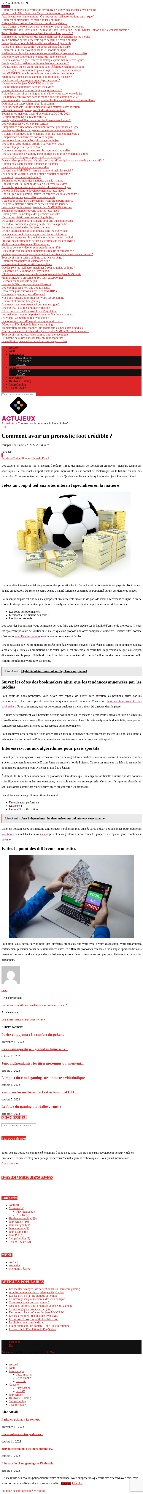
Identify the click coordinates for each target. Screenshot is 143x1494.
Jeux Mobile (23, 360)
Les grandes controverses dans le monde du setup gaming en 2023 (40, 96)
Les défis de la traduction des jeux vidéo (25, 167)
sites (42, 834)
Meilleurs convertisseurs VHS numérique (25, 244)
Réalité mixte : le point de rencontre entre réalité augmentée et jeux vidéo (44, 53)
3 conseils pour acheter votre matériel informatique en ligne (36, 187)
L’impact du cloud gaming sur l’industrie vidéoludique (33, 110)
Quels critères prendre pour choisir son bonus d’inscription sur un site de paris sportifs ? (52, 160)
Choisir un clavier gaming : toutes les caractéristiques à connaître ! (40, 193)
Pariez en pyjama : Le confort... (21, 1419)
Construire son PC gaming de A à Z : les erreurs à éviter (34, 183)
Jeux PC (21, 364)
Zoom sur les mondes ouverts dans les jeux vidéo (30, 210)
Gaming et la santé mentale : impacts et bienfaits (29, 163)
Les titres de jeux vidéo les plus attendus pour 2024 (31, 247)
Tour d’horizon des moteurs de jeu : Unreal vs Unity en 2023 (37, 33)
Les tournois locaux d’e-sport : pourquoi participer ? (32, 321)
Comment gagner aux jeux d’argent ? (23, 294)
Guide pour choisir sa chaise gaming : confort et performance (37, 200)
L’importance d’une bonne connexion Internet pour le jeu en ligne (40, 127)
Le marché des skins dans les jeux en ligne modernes (32, 337)
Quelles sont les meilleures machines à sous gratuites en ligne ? (38, 267)
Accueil (13, 347)
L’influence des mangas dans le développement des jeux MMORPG (41, 274)
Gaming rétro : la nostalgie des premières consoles (30, 214)
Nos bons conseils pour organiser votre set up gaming (32, 297)
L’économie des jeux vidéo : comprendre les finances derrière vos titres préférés (48, 100)
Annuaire (14, 1265)
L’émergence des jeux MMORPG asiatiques (27, 83)
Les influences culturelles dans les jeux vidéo (27, 86)
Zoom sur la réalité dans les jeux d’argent (25, 227)
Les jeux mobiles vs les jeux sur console (25, 123)
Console (14, 367)
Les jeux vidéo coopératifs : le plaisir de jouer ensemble (33, 56)
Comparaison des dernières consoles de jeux (27, 137)
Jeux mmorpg (24, 357)
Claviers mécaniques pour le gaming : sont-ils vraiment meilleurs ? (40, 133)
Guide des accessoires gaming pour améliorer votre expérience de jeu (41, 93)
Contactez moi (9, 1163)
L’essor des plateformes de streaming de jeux (27, 217)
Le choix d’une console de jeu (19, 281)
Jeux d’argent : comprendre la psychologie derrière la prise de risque (41, 70)
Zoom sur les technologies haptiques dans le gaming (32, 180)
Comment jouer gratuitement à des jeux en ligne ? (30, 304)
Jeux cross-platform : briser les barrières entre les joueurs (34, 204)
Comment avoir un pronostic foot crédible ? (26, 264)
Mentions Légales (19, 1268)
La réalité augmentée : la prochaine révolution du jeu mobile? (37, 237)
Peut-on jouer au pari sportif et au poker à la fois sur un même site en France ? (47, 254)
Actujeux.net (8, 1352)
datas (17, 805)
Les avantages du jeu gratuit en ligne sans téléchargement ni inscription (43, 66)
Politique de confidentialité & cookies (23, 1490)
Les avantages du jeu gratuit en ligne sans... (34, 1049)
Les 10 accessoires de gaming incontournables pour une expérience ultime (44, 153)
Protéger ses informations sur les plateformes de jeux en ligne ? (38, 240)
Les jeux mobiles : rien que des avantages (25, 287)
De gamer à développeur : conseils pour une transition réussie (37, 220)
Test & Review (18, 387)
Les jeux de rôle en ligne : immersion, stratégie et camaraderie (37, 250)
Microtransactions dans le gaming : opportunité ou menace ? (36, 76)
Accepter (66, 1483)
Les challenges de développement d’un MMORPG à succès (36, 207)
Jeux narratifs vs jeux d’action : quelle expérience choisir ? (35, 173)
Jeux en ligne (16, 354)
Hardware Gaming (20, 381)
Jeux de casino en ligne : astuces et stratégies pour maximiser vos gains (42, 60)
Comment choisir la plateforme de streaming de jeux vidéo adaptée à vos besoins (48, 9)
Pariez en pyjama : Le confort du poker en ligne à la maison (36, 46)
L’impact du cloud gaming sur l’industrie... (28, 1463)
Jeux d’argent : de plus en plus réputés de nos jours (31, 157)
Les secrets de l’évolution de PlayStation (25, 270)
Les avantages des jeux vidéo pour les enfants (28, 197)
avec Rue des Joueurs (27, 636)
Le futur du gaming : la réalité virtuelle (24, 116)
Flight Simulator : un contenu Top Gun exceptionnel (32, 277)
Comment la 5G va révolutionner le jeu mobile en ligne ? (34, 50)
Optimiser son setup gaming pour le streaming (28, 103)
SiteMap (50, 1352)
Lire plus (77, 1483)
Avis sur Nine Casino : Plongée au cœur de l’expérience (34, 23)
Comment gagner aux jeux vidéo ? (21, 147)
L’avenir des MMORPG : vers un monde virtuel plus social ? (37, 170)
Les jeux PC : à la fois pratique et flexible (25, 307)
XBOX (20, 374)
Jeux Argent (16, 377)
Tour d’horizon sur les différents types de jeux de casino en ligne (39, 39)
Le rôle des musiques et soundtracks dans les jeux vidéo (34, 230)
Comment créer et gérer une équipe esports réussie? (31, 90)
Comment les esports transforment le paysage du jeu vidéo (35, 150)
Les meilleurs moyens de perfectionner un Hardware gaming (36, 314)
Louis (15, 445)
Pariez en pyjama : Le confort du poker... (32, 1034)
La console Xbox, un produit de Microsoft (26, 284)
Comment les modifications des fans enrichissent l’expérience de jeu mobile (45, 36)
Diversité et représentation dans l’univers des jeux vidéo (34, 341)
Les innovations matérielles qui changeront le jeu (30, 140)
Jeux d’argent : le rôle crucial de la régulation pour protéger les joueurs (42, 26)
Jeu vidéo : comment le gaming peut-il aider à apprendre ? (35, 224)
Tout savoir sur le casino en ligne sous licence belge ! (32, 257)
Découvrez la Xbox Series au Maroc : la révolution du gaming (37, 13)
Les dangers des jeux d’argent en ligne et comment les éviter (36, 130)
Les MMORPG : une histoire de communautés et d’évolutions (37, 73)
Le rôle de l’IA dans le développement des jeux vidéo (32, 190)
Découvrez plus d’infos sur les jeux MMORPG (29, 291)
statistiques (7, 834)
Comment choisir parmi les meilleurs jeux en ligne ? (31, 19)
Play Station (23, 371)
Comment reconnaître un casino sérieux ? (25, 260)
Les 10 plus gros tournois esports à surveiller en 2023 (32, 143)
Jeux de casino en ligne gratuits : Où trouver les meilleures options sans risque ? (48, 16)
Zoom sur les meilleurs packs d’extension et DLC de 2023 (35, 113)
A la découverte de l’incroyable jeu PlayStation (29, 311)
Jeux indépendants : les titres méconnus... (27, 1448)
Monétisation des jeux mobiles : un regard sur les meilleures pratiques (42, 327)
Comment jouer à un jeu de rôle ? (21, 177)
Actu (12, 350)
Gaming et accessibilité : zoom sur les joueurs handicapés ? (36, 120)
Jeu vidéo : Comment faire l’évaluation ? (25, 317)
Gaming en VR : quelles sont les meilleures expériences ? (35, 63)
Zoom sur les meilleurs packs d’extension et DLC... (39, 1092)
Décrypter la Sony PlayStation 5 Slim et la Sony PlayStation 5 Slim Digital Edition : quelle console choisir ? (65, 29)
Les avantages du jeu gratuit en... (22, 1434)
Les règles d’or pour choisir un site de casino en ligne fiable (36, 43)
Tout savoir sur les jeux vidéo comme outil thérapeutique (35, 334)
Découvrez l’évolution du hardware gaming (27, 324)
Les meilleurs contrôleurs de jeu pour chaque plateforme (34, 234)
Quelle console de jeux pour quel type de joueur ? (30, 80)
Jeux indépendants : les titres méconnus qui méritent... (42, 1063)
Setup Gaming (17, 384)
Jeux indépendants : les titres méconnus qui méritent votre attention (40, 106)
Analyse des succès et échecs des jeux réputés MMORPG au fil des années (45, 331)
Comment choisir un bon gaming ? (21, 301)
